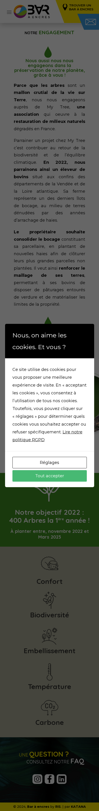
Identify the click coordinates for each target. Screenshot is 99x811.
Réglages (49, 462)
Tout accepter (49, 475)
